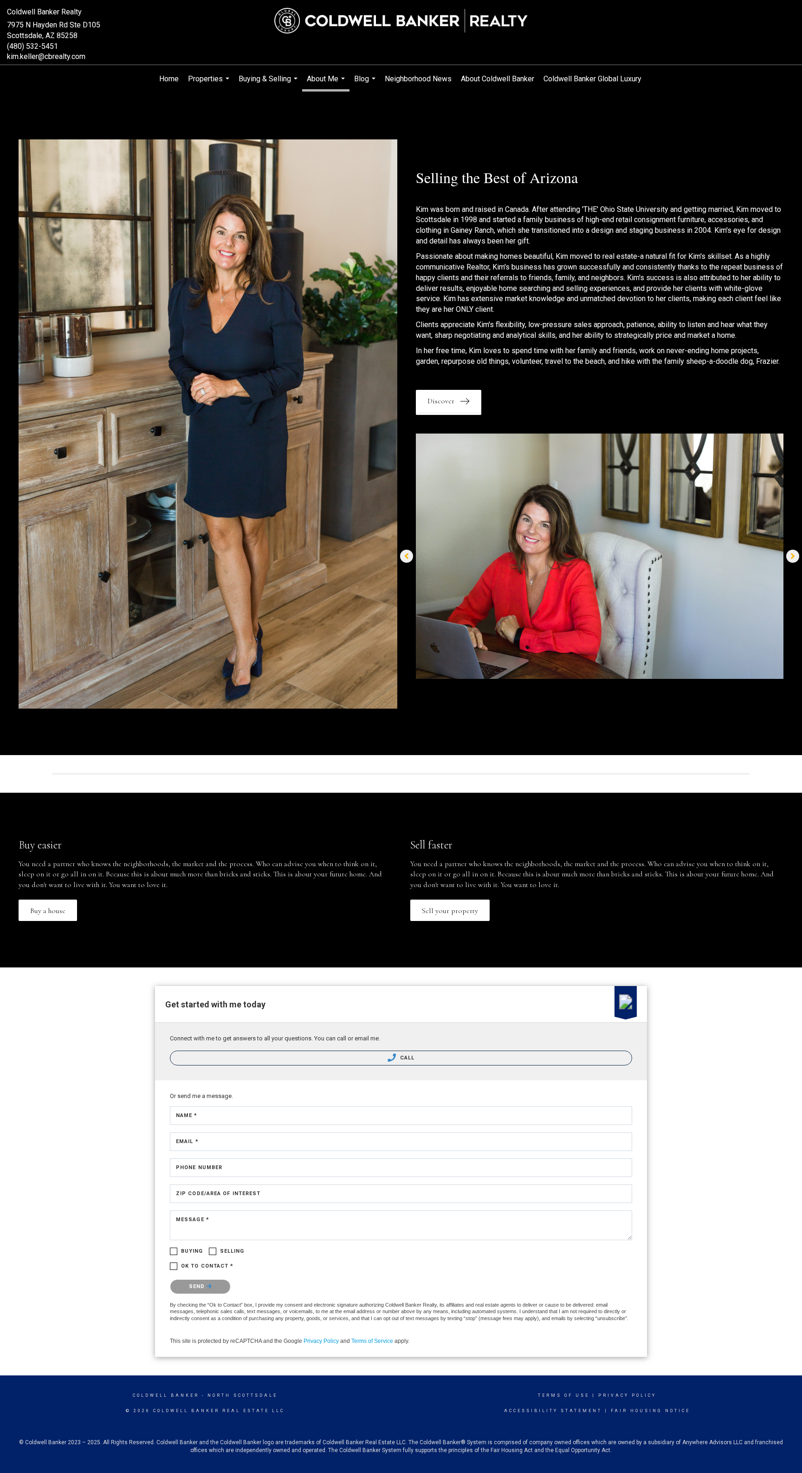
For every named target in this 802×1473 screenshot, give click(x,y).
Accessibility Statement (553, 1410)
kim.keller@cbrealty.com (46, 56)
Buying (192, 1251)
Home (169, 78)
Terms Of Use (563, 1395)
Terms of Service (372, 1341)
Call (406, 1058)
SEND (198, 1286)
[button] (448, 401)
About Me (327, 83)
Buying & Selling (269, 83)
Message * (192, 1220)
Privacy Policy (321, 1341)
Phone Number (199, 1167)
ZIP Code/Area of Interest (218, 1193)
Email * (187, 1141)
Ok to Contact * (207, 1266)
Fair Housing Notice (650, 1410)
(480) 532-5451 (32, 46)
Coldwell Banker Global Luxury (592, 78)
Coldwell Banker (166, 1395)
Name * (187, 1115)
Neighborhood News (418, 78)
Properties (210, 83)
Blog (366, 83)
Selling (232, 1251)
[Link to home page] (401, 21)
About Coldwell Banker (497, 78)
